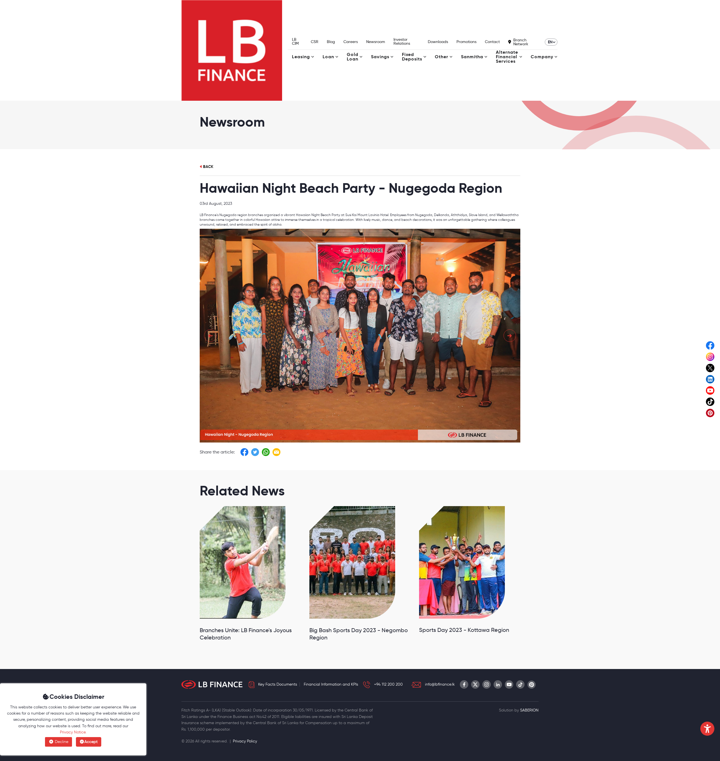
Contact (492, 42)
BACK (208, 166)
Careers (350, 42)
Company (542, 57)
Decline (61, 741)
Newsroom (375, 42)
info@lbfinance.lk (440, 684)
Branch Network (520, 42)
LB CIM (295, 41)
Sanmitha (472, 57)
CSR (314, 42)
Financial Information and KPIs (331, 684)
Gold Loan (352, 56)
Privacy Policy (245, 741)
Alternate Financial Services (507, 57)
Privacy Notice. (73, 732)
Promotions (466, 42)
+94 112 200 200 (388, 684)
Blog (331, 42)
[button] (210, 335)
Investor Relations (401, 41)
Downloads (438, 42)
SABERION (529, 710)
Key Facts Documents (277, 684)
